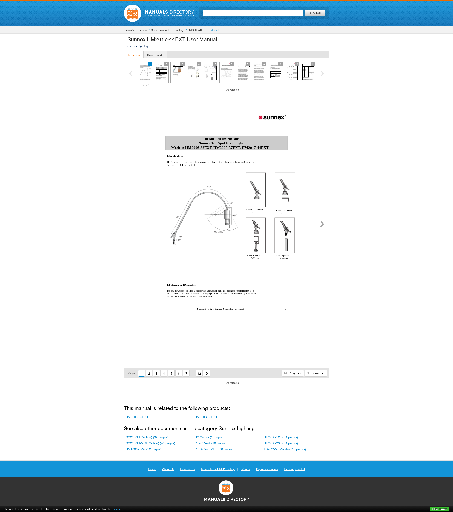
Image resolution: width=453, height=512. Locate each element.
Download (317, 373)
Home (152, 469)
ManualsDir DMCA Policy (218, 469)
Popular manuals (267, 469)
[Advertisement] (226, 96)
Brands (245, 469)
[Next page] (322, 224)
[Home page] (132, 13)
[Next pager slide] (322, 74)
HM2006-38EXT (206, 416)
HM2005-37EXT (137, 416)
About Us (168, 469)
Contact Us (187, 469)
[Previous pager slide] (131, 74)
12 (199, 373)
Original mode (155, 55)
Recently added (294, 469)
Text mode (134, 55)
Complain (294, 373)
